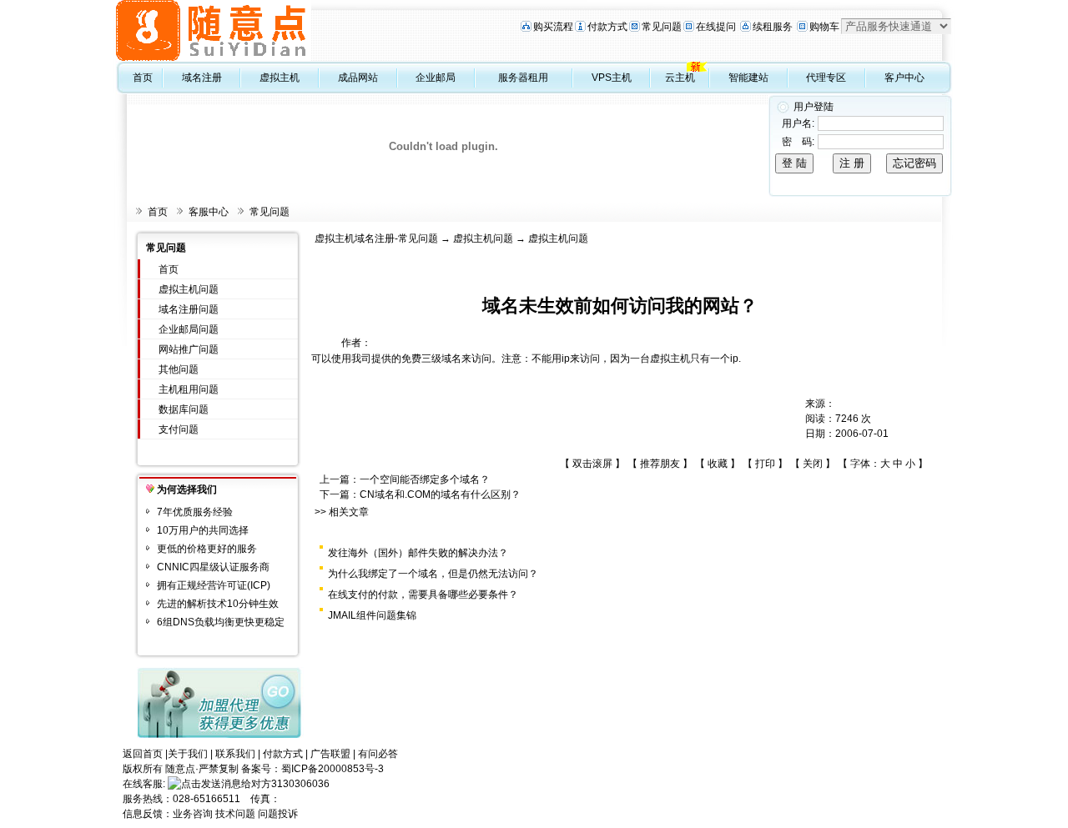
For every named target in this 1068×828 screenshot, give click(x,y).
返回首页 (143, 754)
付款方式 (607, 27)
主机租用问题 (189, 389)
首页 (143, 77)
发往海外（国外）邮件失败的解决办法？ (418, 553)
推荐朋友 (660, 463)
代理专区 (826, 77)
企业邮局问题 (189, 329)
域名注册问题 (189, 309)
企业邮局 (436, 77)
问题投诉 (278, 814)
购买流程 (553, 27)
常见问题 (662, 27)
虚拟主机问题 (189, 289)
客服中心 (209, 212)
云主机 (680, 77)
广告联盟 (330, 754)
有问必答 (378, 754)
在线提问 (716, 27)
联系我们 (235, 754)
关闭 (813, 463)
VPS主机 (612, 77)
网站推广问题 (189, 349)
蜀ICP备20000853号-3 (332, 769)
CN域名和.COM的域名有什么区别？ (440, 494)
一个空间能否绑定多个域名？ (425, 479)
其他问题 (179, 369)
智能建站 (748, 77)
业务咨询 (193, 814)
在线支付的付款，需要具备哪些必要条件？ (423, 594)
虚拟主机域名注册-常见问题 (376, 238)
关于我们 (188, 754)
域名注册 (202, 77)
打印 (765, 463)
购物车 (824, 27)
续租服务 (773, 27)
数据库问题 (184, 409)
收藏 (718, 463)
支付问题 (179, 429)
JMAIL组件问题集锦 (372, 615)
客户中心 (904, 77)
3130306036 (300, 784)
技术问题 (235, 814)
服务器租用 (523, 77)
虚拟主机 (279, 77)
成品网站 (358, 77)
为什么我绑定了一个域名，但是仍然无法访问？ (433, 574)
